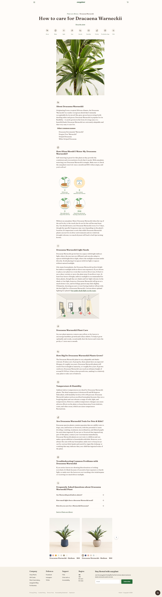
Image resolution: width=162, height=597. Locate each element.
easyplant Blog (34, 583)
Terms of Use (50, 592)
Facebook (49, 574)
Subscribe (127, 581)
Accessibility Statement (61, 592)
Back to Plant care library (64, 512)
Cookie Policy (41, 592)
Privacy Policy (33, 592)
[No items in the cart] (127, 2)
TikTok (48, 580)
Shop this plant (80, 24)
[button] (50, 555)
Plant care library (72, 14)
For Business (33, 585)
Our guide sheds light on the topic (83, 291)
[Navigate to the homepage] (81, 2)
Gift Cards (33, 577)
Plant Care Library (35, 580)
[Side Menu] (34, 2)
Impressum (72, 592)
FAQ (63, 574)
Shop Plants (33, 574)
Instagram (49, 577)
